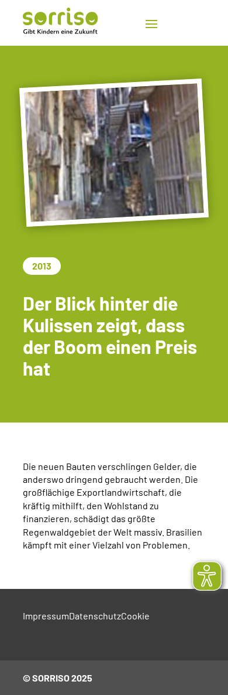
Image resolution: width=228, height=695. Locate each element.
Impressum (46, 615)
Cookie (135, 615)
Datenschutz (95, 615)
